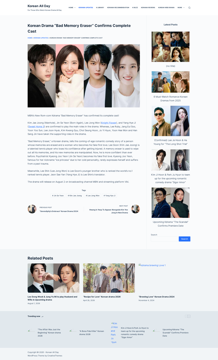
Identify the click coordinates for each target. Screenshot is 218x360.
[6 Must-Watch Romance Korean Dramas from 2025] (170, 82)
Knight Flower (108, 122)
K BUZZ (135, 7)
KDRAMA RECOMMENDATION (118, 7)
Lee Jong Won (92, 195)
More (180, 7)
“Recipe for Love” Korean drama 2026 (102, 296)
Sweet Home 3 (36, 126)
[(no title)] (170, 47)
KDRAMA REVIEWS (148, 7)
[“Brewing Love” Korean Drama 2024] (164, 278)
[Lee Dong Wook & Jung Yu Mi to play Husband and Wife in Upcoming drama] (53, 278)
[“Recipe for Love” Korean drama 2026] (109, 278)
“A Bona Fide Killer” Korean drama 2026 (91, 332)
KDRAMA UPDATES (86, 7)
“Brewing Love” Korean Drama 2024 (156, 296)
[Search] (189, 8)
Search (154, 235)
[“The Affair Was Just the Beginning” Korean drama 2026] (31, 333)
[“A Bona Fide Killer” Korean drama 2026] (73, 333)
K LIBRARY (100, 7)
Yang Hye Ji (109, 195)
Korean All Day (39, 6)
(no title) (170, 66)
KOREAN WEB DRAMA (166, 7)
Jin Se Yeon (58, 195)
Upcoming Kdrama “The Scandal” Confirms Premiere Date (175, 332)
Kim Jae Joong (75, 195)
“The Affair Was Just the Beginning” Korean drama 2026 (49, 332)
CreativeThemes (54, 355)
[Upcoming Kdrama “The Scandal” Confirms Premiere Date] (170, 203)
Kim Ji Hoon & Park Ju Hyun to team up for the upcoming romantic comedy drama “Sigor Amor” (170, 178)
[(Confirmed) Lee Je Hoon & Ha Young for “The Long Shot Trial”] (170, 121)
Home (71, 7)
